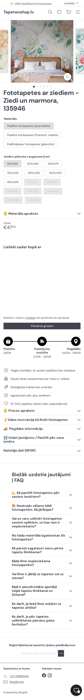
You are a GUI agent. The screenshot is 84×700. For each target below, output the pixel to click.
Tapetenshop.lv (18, 12)
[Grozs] (68, 12)
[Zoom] (67, 77)
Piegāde (30, 317)
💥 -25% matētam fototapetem (31, 3)
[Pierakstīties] (61, 653)
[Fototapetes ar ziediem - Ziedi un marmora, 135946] (42, 264)
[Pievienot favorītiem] (75, 261)
